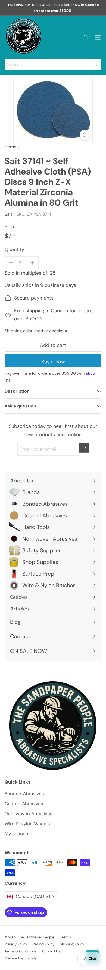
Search (65, 937)
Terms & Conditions (21, 951)
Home (10, 147)
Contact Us (51, 951)
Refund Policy (43, 944)
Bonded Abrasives (24, 794)
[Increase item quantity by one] (32, 262)
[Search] (96, 64)
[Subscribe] (84, 448)
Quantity (14, 249)
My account (17, 834)
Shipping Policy (72, 944)
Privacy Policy (16, 944)
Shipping (13, 331)
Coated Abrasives (24, 804)
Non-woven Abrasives (28, 814)
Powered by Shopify (21, 958)
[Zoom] (85, 135)
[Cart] (85, 37)
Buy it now (53, 362)
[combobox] (53, 64)
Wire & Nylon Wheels (27, 824)
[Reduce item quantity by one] (11, 262)
